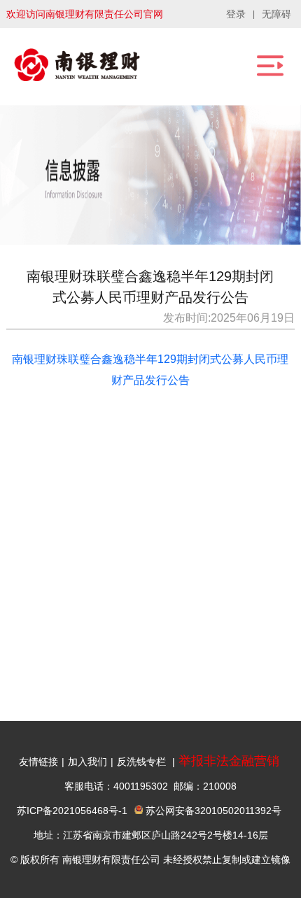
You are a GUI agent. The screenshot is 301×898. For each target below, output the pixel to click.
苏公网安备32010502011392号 (212, 810)
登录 (236, 14)
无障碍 (276, 14)
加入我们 (87, 761)
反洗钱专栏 (141, 761)
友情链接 (38, 761)
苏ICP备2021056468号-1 (72, 810)
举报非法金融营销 (228, 761)
